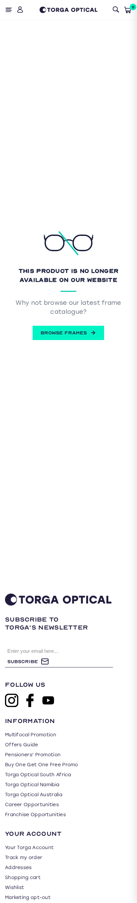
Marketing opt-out (28, 897)
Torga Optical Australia (33, 795)
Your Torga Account (29, 847)
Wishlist (14, 887)
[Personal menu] (21, 10)
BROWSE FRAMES (64, 333)
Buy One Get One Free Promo (41, 765)
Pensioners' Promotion (33, 755)
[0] (127, 10)
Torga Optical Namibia (32, 785)
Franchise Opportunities (35, 814)
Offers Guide (21, 745)
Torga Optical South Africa (38, 775)
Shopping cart (23, 877)
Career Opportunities (32, 805)
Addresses (18, 867)
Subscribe (22, 661)
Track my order (23, 857)
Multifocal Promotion (30, 735)
